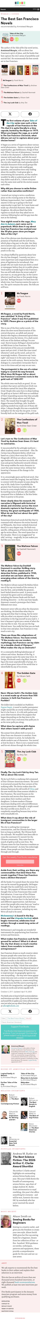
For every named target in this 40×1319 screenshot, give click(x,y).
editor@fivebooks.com (11, 1005)
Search (3, 9)
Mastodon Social (8, 1311)
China (32, 789)
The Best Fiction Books (15, 1018)
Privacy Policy (7, 1306)
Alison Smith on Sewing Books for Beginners (20, 1237)
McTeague (22, 293)
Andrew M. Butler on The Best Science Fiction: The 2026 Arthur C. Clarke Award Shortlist (20, 1180)
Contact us (5, 1304)
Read (11, 39)
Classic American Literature (11, 1022)
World (5, 14)
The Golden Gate (26, 673)
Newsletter (6, 1301)
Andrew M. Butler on (25, 1160)
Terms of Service (8, 1308)
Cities (15, 14)
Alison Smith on (24, 1219)
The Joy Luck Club (26, 752)
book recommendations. (25, 1282)
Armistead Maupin (16, 1048)
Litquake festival (23, 918)
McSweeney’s (7, 916)
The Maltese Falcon (27, 546)
